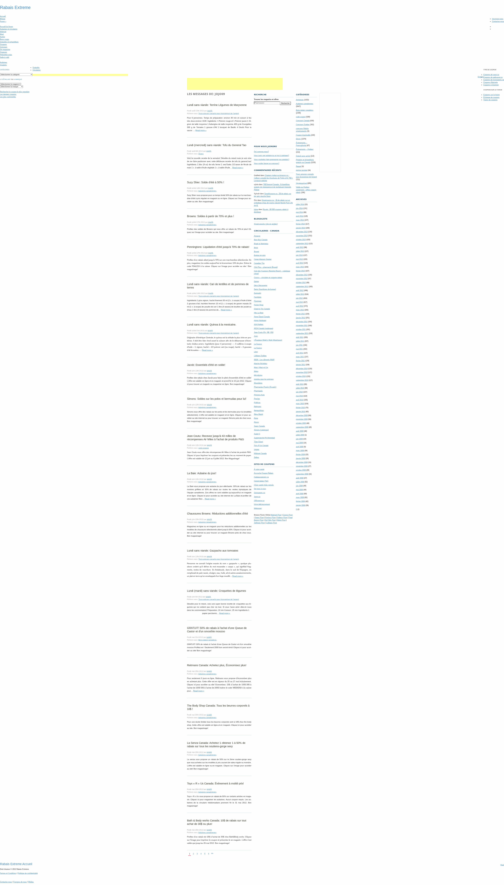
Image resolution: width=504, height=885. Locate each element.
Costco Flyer (288, 515)
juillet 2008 (300, 482)
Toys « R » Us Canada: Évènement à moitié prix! (215, 783)
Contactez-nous (498, 21)
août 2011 (299, 337)
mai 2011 (299, 349)
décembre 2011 (302, 322)
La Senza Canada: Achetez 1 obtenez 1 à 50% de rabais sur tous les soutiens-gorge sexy (216, 744)
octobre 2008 (301, 470)
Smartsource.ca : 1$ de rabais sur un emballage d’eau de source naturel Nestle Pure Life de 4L (273, 202)
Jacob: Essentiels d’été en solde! (206, 364)
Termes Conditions (8, 873)
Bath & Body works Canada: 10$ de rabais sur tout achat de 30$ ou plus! (216, 822)
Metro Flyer (281, 520)
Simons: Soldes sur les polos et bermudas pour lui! (216, 398)
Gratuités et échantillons (9, 42)
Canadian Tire (259, 263)
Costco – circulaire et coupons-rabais (268, 278)
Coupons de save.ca (491, 75)
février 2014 (300, 224)
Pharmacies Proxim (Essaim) (265, 387)
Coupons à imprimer (491, 85)
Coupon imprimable (303, 135)
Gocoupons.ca (259, 493)
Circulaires (37, 70)
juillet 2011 (300, 341)
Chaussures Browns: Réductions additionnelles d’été (217, 513)
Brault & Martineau (261, 244)
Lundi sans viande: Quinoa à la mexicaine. (211, 324)
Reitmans (257, 407)
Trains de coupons (490, 100)
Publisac (257, 403)
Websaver (258, 508)
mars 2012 (300, 310)
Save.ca (257, 497)
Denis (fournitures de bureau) (265, 289)
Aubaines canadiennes (207, 191)
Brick (256, 248)
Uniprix (256, 450)
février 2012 (300, 314)
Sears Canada (259, 426)
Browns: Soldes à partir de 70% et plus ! (210, 216)
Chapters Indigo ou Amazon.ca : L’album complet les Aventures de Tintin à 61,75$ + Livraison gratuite (273, 178)
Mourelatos (258, 383)
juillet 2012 (300, 294)
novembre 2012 (302, 279)
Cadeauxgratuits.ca (261, 477)
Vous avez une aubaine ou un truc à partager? (271, 156)
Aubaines (3, 62)
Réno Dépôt (258, 414)
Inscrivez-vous (497, 19)
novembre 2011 (302, 326)
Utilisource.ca (259, 501)
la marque (18, 79)
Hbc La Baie (258, 313)
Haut (502, 865)
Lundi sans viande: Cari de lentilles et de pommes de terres (218, 286)
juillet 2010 (300, 388)
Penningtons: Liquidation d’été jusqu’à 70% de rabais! (218, 246)
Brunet (256, 252)
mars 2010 (300, 404)
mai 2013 (299, 259)
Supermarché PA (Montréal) (264, 438)
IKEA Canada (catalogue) (263, 328)
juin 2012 (299, 298)
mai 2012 (299, 302)
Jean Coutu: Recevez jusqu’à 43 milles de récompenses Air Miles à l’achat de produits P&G (215, 437)
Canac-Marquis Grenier (262, 259)
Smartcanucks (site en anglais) (266, 224)
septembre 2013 (302, 244)
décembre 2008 (302, 462)
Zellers (256, 457)
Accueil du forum (6, 27)
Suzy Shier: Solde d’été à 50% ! (205, 182)
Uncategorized (301, 183)
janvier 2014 (300, 228)
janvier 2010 (300, 412)
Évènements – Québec (304, 149)
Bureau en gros (260, 255)
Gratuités (36, 68)
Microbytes (258, 375)
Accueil (3, 16)
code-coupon (203, 448)
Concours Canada (302, 121)
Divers (201, 154)
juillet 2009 (300, 435)
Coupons (3, 44)
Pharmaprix (258, 391)
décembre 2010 (302, 369)
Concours (3, 47)
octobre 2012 (301, 283)
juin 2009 (299, 439)
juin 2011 (299, 345)
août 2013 (299, 247)
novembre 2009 (302, 419)
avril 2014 (299, 216)
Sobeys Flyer (282, 518)
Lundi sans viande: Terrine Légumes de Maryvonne (217, 104)
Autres (2, 37)
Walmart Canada (260, 453)
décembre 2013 (302, 232)
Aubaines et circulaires (8, 29)
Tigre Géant (258, 442)
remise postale (301, 170)
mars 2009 (300, 451)
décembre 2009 (302, 415)
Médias (31, 882)
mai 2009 (299, 443)
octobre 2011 (301, 329)
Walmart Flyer (276, 515)
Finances (3, 52)
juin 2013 (299, 255)
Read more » (200, 130)
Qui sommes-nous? (261, 152)
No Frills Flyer (270, 520)
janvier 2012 (300, 318)
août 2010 (299, 384)
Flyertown (257, 301)
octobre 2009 (301, 423)
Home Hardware (260, 321)
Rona (256, 418)
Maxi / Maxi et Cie (261, 367)
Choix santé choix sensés (264, 485)
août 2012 (299, 290)
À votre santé (259, 469)
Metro (256, 371)
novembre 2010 (302, 372)
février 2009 (300, 455)
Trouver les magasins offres (266, 99)
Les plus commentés (8, 97)
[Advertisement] (80, 75)
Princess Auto (259, 395)
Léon (256, 352)
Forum (3, 21)
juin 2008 (299, 486)
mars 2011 (300, 357)
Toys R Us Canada (261, 446)
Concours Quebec (303, 125)
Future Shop (258, 305)
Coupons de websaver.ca (492, 77)
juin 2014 (299, 208)
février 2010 (300, 408)
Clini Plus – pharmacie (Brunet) (266, 267)
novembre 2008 (302, 466)
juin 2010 (299, 392)
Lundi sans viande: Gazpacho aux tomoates (212, 550)
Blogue (2, 19)
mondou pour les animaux (264, 379)
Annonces (300, 100)
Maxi (2, 34)
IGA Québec (258, 324)
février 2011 (300, 361)
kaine (256, 209)
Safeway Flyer (259, 523)
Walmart (3, 32)
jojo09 (209, 111)
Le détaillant (5, 79)
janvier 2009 (300, 458)
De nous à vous (260, 489)
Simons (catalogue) (261, 430)
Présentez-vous (6, 55)
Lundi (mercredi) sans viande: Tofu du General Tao (216, 145)
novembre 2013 (302, 236)
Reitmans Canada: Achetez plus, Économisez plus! (216, 665)
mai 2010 (299, 396)
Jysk (256, 336)
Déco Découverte (260, 285)
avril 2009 (299, 447)
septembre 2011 (302, 333)
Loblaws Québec (260, 356)
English (480, 77)
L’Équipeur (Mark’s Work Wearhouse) (268, 340)
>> (212, 853)
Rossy (256, 422)
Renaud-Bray (259, 411)
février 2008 (300, 501)
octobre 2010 (301, 376)
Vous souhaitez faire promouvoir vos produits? (271, 160)
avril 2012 (299, 306)
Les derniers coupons (8, 94)
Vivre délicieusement (262, 504)
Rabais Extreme (15, 7)
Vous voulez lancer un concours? (266, 163)
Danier (256, 282)
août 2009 (299, 431)
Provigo (257, 399)
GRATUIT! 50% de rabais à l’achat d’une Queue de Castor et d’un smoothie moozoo (217, 630)
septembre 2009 (302, 427)
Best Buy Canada (260, 240)
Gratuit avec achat (303, 156)
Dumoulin (257, 293)
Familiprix (257, 297)
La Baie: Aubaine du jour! (201, 473)
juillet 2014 (300, 204)
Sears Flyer (259, 518)
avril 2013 (299, 263)
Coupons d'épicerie (490, 82)
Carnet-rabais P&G (261, 481)
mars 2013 (300, 267)
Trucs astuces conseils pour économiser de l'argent (218, 113)
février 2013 (300, 271)
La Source (258, 344)
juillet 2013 (300, 251)
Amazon (257, 236)
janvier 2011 (300, 365)
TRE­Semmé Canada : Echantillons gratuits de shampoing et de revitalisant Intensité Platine (272, 187)
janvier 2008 (300, 505)
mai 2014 (299, 212)
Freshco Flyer (270, 518)
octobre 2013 (301, 240)
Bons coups (4, 39)
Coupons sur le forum (491, 95)
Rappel (298, 166)
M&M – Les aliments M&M (264, 360)
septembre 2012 (302, 287)
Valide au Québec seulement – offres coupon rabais (306, 189)
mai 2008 (299, 490)
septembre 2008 (302, 474)
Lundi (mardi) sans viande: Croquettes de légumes (216, 590)
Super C (257, 434)
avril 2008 (299, 494)
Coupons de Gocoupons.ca (493, 80)
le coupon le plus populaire (14, 92)
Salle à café (4, 57)
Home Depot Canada (262, 317)
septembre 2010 (302, 380)
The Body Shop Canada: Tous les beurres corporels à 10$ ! (218, 707)
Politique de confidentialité (28, 873)
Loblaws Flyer (271, 523)
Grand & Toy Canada (262, 309)
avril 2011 (299, 353)
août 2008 (299, 478)
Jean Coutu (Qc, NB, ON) (263, 332)
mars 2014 (300, 220)
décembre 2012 (302, 275)
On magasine (5, 50)
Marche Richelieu (260, 364)
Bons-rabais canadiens (207, 640)
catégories (4, 70)
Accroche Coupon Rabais (263, 473)
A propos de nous (20, 882)
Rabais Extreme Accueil (16, 864)
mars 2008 (300, 497)
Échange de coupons (491, 97)
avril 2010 (299, 400)
